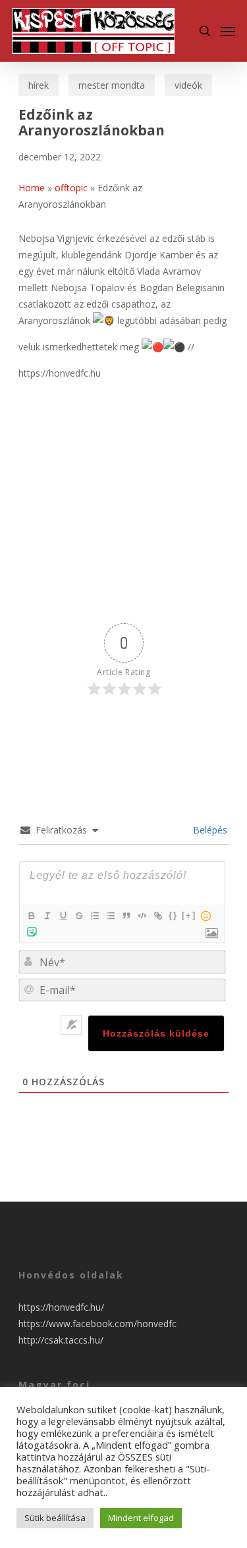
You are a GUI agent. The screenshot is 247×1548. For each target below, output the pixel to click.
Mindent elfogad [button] (141, 1518)
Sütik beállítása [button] (55, 1518)
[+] (189, 915)
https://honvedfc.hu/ (61, 1307)
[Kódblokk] (142, 916)
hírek (38, 85)
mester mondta (111, 85)
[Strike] (78, 916)
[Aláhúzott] (62, 916)
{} (173, 915)
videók (188, 85)
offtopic (71, 187)
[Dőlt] (47, 916)
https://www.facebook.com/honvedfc (97, 1323)
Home (31, 187)
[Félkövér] (31, 916)
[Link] (157, 916)
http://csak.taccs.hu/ (60, 1340)
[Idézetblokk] (126, 916)
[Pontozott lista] (110, 916)
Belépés (208, 830)
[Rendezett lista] (94, 916)
